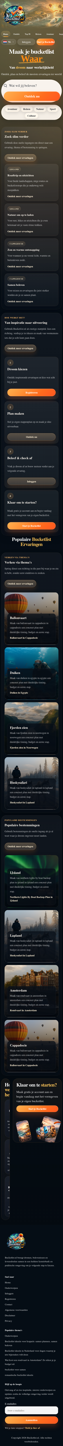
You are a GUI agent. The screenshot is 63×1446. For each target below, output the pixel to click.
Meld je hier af (32, 1428)
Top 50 (27, 34)
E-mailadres (10, 1403)
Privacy (8, 1320)
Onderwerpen (11, 1287)
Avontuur (50, 34)
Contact (8, 1304)
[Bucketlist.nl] (14, 15)
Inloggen (26, 41)
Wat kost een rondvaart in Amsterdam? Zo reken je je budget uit (30, 1361)
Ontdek (16, 34)
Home (5, 34)
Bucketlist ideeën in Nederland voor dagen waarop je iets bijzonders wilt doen (30, 1352)
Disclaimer (10, 1315)
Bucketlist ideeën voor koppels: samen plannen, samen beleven (31, 1343)
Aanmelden (31, 1420)
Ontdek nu (32, 96)
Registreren (32, 392)
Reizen (38, 34)
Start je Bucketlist (46, 42)
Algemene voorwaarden (16, 1309)
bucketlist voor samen (15, 1369)
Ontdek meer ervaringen (20, 158)
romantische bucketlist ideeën (19, 1374)
